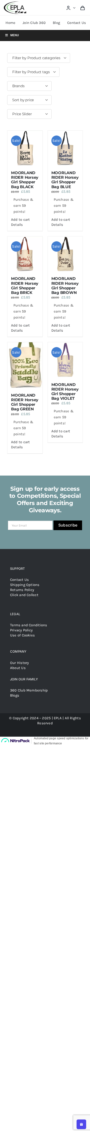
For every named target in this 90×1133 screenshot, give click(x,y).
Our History (19, 663)
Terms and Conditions (28, 625)
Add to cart (20, 219)
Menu (14, 35)
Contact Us (19, 579)
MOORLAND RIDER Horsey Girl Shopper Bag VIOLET (65, 391)
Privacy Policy (21, 630)
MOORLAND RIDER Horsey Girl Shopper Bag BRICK (24, 285)
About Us (18, 668)
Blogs (14, 695)
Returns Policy (22, 590)
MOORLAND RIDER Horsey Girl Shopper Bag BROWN (65, 285)
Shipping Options (25, 585)
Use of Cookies (22, 635)
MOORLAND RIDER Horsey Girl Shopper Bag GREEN (24, 402)
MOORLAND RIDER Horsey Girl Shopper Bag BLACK (24, 180)
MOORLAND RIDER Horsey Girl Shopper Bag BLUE (65, 180)
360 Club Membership (29, 690)
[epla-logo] (15, 2)
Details (17, 224)
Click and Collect (24, 595)
